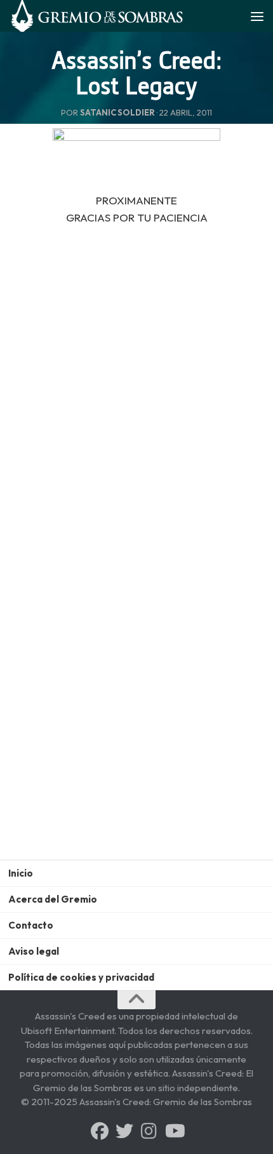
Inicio (20, 873)
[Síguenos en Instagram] (149, 1131)
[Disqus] (136, 693)
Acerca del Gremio (52, 899)
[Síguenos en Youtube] (174, 1131)
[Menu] (257, 16)
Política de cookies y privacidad (81, 977)
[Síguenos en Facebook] (100, 1131)
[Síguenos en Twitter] (124, 1131)
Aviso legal (33, 951)
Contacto (30, 925)
